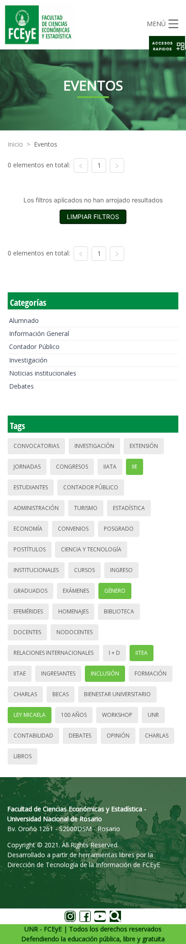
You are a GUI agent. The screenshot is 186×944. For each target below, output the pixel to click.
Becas (60, 694)
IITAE (20, 673)
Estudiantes (31, 487)
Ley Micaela (30, 715)
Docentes (27, 632)
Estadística (129, 508)
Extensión (144, 446)
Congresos (72, 466)
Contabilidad (33, 735)
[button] (167, 46)
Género (115, 591)
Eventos (45, 144)
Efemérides (28, 611)
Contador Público (34, 346)
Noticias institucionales (42, 373)
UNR (153, 715)
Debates (21, 386)
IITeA (141, 653)
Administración (36, 508)
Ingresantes (58, 673)
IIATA (109, 466)
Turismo (86, 508)
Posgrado (119, 528)
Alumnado (24, 320)
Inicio (15, 144)
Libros (23, 756)
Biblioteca (119, 611)
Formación (151, 673)
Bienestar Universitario (117, 694)
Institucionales (36, 570)
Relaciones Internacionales (53, 653)
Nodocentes (74, 632)
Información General (39, 333)
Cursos (84, 570)
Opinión (118, 735)
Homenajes (73, 611)
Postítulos (30, 549)
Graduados (30, 591)
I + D (114, 653)
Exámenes (76, 591)
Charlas (25, 694)
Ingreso (121, 570)
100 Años (74, 715)
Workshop (117, 715)
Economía (28, 528)
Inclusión (105, 673)
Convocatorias (36, 446)
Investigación (28, 360)
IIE (134, 466)
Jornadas (27, 466)
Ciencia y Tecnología (91, 549)
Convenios (73, 528)
